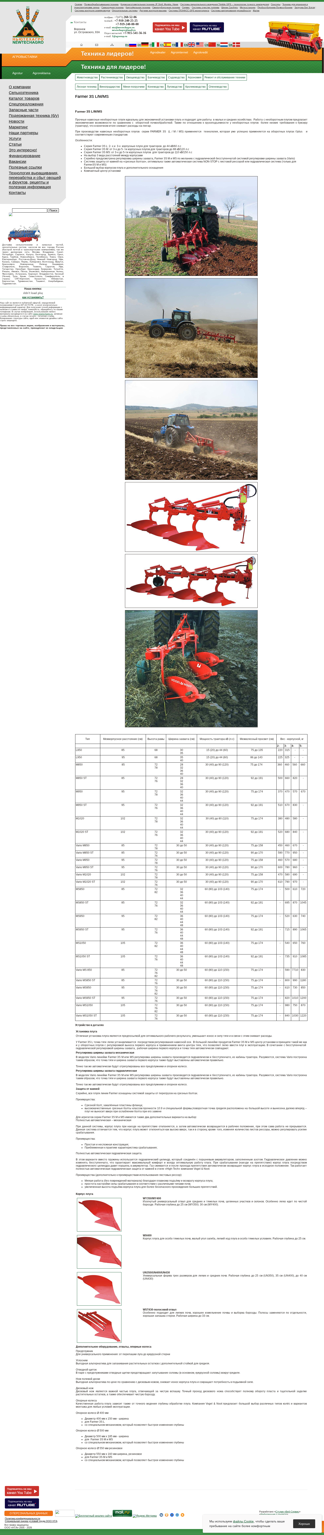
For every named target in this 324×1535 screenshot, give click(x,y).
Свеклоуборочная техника (166, 7)
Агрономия (194, 77)
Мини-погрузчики (134, 86)
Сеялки (78, 4)
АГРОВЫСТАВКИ (24, 56)
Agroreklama (41, 73)
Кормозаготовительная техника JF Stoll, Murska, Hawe (149, 4)
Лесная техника (87, 86)
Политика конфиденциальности (22, 1518)
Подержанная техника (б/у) (34, 115)
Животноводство (87, 77)
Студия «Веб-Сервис (287, 1511)
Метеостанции (247, 7)
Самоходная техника (112, 7)
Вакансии (17, 161)
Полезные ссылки (25, 167)
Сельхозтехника (23, 93)
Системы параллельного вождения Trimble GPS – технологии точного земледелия (224, 4)
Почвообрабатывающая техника (101, 4)
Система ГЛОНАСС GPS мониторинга (189, 10)
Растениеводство (112, 77)
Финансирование (24, 156)
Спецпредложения (26, 104)
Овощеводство (135, 77)
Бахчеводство (156, 77)
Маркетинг (18, 127)
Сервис (186, 7)
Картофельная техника (138, 7)
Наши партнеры (23, 133)
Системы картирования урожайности (231, 10)
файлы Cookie (243, 1521)
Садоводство (176, 77)
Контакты (17, 192)
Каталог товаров (24, 98)
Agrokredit (200, 52)
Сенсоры (275, 4)
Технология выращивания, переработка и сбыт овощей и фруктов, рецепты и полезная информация (35, 180)
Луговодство (174, 86)
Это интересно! (23, 150)
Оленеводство (218, 86)
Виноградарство (110, 86)
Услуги (15, 138)
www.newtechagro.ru (43, 314)
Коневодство (156, 86)
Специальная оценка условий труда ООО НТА (31, 1521)
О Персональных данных (29, 1513)
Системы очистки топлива (205, 7)
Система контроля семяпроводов (92, 10)
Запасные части (23, 110)
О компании (20, 87)
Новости (16, 121)
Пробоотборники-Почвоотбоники (274, 7)
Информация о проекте (274, 1514)
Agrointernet (179, 52)
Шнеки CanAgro (229, 7)
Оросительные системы (125, 10)
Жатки (256, 10)
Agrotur (17, 73)
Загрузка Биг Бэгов (304, 7)
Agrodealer (158, 52)
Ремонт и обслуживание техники (225, 77)
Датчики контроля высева (153, 10)
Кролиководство (195, 86)
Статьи (15, 144)
